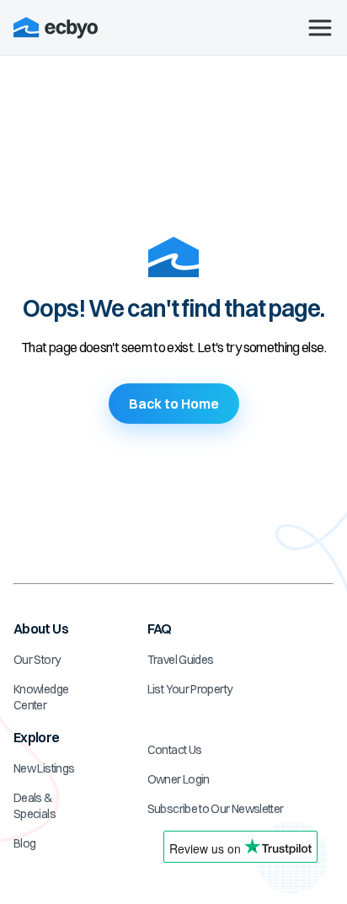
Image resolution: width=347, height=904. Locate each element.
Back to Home (174, 403)
